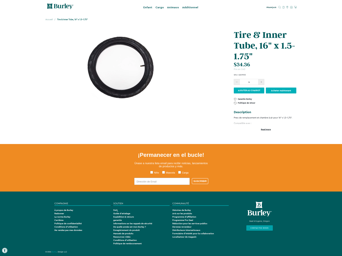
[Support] (283, 7)
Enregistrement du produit (126, 230)
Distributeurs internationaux (186, 230)
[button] (272, 7)
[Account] (291, 7)
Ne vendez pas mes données (68, 230)
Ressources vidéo (122, 236)
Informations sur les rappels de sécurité (132, 223)
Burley (54, 252)
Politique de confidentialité (68, 223)
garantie (117, 220)
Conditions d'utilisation (66, 226)
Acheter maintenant (281, 90)
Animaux (173, 7)
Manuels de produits (123, 233)
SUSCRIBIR (200, 181)
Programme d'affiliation (184, 216)
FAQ (115, 210)
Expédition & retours (123, 216)
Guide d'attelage (121, 213)
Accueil (49, 19)
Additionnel (190, 7)
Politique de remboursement (127, 243)
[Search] (280, 7)
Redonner (59, 213)
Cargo (160, 7)
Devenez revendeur (181, 226)
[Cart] (295, 7)
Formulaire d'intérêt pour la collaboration (193, 233)
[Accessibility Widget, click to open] (4, 250)
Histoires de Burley (181, 210)
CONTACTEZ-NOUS (259, 228)
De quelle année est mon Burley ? (129, 226)
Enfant (147, 7)
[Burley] (60, 7)
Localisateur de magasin (184, 236)
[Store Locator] (287, 7)
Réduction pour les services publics (189, 223)
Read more (266, 129)
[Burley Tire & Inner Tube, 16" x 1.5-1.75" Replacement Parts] (121, 67)
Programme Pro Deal (182, 220)
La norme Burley (62, 216)
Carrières (58, 220)
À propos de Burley (63, 210)
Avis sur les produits (182, 213)
